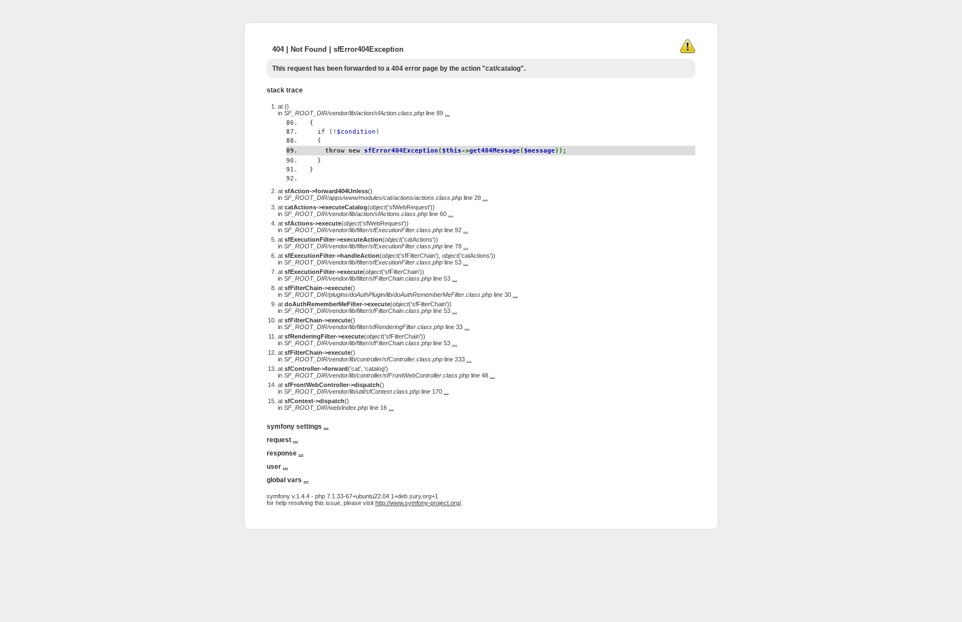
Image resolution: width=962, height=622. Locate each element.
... (447, 113)
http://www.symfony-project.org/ (418, 502)
